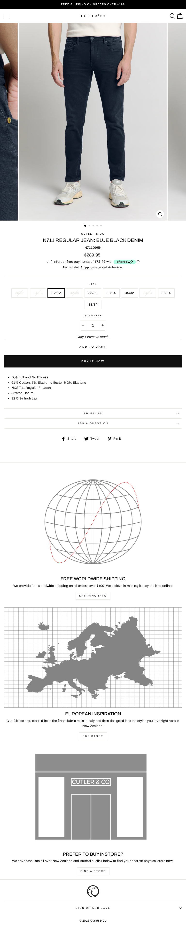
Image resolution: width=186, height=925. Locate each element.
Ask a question (93, 423)
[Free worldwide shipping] (93, 522)
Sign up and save (93, 908)
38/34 (93, 304)
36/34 (166, 293)
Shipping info (93, 595)
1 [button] (85, 226)
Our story (93, 736)
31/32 (38, 293)
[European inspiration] (93, 657)
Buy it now (93, 361)
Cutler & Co (93, 233)
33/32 (93, 293)
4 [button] (97, 226)
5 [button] (101, 226)
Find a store (93, 871)
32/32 (56, 293)
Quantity (93, 315)
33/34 (111, 293)
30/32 (19, 293)
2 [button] (90, 226)
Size (93, 284)
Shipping (87, 267)
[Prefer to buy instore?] (93, 798)
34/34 (148, 293)
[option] (93, 4)
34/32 (129, 293)
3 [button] (94, 226)
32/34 (74, 293)
